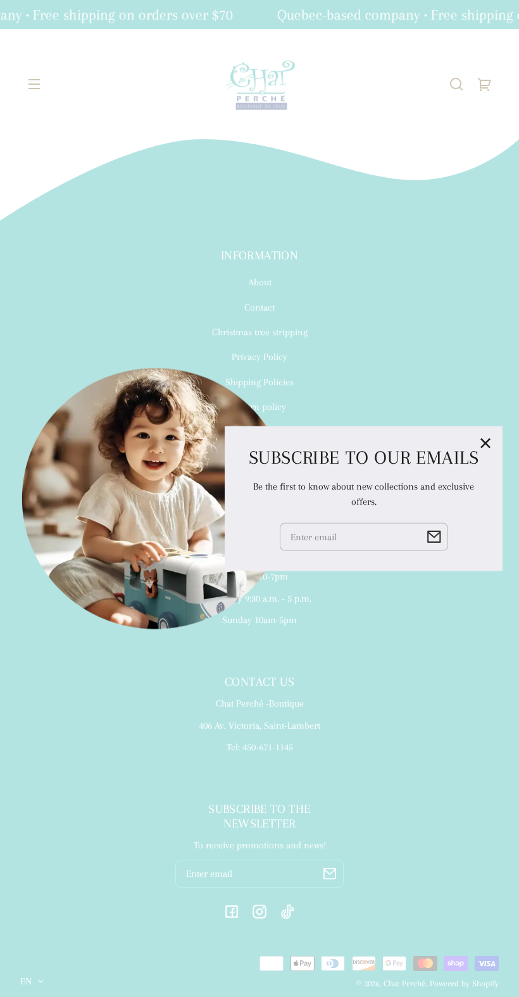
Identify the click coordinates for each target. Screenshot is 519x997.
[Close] (485, 443)
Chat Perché (404, 983)
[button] (456, 84)
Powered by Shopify (464, 983)
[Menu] (34, 84)
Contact (259, 307)
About (260, 282)
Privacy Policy (259, 356)
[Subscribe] (330, 874)
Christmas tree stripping (260, 332)
